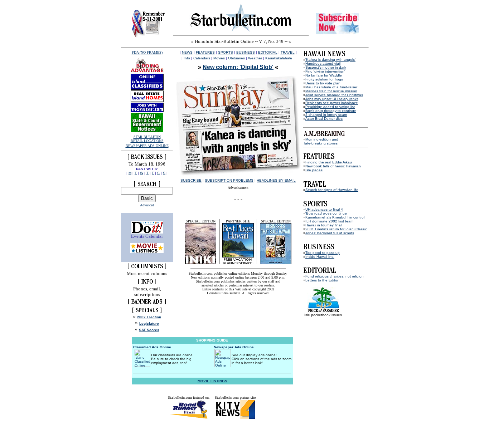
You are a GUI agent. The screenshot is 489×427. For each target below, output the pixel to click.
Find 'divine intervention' (325, 71)
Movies (219, 58)
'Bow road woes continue (326, 213)
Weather (255, 58)
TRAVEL (288, 52)
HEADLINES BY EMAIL (276, 180)
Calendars (201, 58)
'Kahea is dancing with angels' (330, 60)
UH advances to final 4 (324, 209)
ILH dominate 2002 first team (329, 221)
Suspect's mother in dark (325, 67)
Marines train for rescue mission (331, 91)
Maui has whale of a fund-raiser (331, 87)
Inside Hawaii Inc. (319, 257)
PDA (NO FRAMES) (147, 52)
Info (187, 58)
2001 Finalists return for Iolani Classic (336, 229)
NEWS (187, 52)
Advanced (147, 205)
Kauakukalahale (278, 58)
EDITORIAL (267, 52)
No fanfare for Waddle (323, 75)
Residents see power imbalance (331, 103)
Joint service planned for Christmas (334, 95)
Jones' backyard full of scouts (329, 233)
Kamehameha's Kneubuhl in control (334, 217)
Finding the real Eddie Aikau (328, 162)
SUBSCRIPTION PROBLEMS (229, 180)
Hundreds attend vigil (322, 63)
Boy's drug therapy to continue (330, 111)
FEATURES (205, 52)
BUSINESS (245, 52)
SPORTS (225, 52)
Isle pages (314, 170)
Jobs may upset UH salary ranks (331, 99)
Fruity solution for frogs (324, 79)
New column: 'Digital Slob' (238, 67)
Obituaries (236, 58)
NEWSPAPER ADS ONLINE (147, 146)
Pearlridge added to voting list (330, 107)
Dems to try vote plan (322, 83)
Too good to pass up (322, 253)
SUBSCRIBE (191, 180)
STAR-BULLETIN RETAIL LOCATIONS (147, 139)
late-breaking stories (321, 143)
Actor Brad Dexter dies (324, 119)
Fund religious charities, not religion (334, 276)
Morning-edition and (321, 139)
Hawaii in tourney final (323, 225)
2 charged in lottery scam (326, 115)
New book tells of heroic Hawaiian (333, 166)
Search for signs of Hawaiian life (331, 190)
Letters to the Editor (321, 280)
